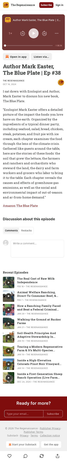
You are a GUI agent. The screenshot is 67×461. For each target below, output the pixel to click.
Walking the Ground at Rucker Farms (39, 321)
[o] (8, 282)
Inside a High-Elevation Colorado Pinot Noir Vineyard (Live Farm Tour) (38, 362)
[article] (33, 282)
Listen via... (41, 56)
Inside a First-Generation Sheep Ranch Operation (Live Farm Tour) (39, 375)
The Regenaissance (13, 80)
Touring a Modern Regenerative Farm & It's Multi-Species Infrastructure (40, 348)
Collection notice (50, 435)
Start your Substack (24, 444)
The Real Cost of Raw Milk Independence (36, 280)
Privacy (24, 435)
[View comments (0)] (26, 456)
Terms (34, 435)
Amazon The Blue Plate (20, 206)
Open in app (18, 56)
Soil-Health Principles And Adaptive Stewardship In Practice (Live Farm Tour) (36, 334)
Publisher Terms (33, 432)
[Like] (9, 456)
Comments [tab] (11, 230)
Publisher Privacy (50, 428)
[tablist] (18, 230)
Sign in (59, 5)
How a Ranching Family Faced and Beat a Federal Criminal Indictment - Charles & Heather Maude (39, 307)
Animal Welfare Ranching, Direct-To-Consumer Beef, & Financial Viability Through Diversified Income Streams (37, 294)
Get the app (51, 444)
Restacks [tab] (26, 230)
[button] (10, 33)
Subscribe (46, 5)
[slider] (29, 45)
